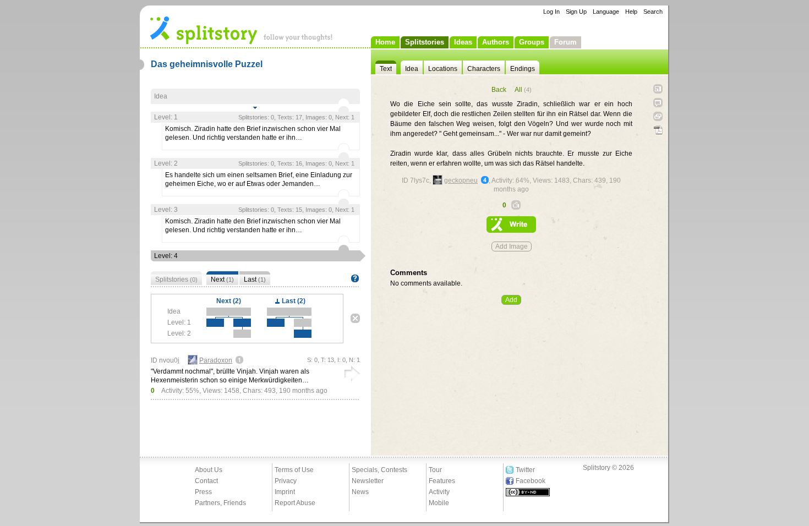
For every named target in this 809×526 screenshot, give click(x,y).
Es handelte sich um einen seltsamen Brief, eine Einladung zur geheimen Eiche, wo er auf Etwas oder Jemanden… (258, 179)
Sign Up (576, 11)
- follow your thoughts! (241, 29)
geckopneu (461, 180)
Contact (206, 481)
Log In (551, 11)
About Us (208, 470)
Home (385, 42)
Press (203, 492)
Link (658, 116)
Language (606, 11)
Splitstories (424, 42)
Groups (531, 42)
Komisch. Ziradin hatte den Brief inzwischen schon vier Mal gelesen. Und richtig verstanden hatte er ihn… (253, 133)
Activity (439, 492)
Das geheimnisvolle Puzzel (207, 64)
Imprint (285, 492)
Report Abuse (295, 503)
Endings (522, 69)
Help (631, 11)
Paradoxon (215, 360)
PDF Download (658, 130)
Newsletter (368, 481)
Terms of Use (294, 470)
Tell (658, 102)
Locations (442, 69)
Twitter (525, 470)
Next (222, 279)
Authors (495, 42)
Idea (411, 69)
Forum (565, 42)
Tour (435, 470)
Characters (483, 69)
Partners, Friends (220, 503)
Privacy (286, 481)
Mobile (439, 503)
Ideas (463, 42)
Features (442, 481)
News (360, 492)
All (523, 90)
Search (653, 11)
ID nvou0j (165, 360)
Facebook (530, 481)
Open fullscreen (658, 89)
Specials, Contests (379, 470)
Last (255, 279)
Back (498, 90)
